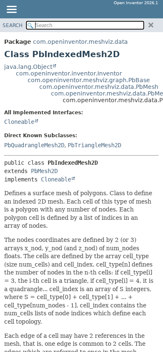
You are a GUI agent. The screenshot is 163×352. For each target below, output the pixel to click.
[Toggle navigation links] (11, 10)
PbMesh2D (44, 171)
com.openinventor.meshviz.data (80, 41)
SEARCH (13, 25)
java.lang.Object (28, 66)
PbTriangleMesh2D (94, 145)
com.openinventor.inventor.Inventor (69, 73)
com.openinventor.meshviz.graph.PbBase (89, 80)
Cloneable (19, 121)
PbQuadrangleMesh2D (34, 145)
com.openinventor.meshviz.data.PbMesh (98, 86)
